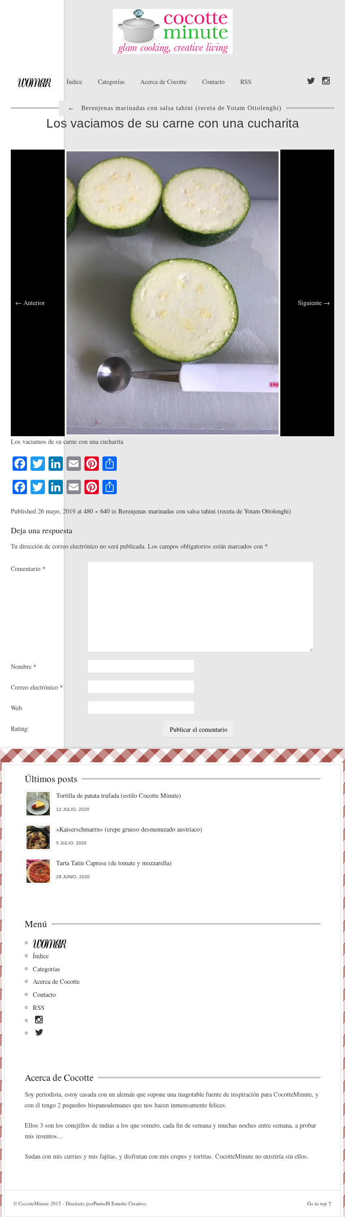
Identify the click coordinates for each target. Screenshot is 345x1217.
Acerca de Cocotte (163, 81)
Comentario (28, 568)
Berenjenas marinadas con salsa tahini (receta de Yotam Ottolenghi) (204, 511)
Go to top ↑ (319, 1203)
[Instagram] (326, 81)
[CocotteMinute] (172, 31)
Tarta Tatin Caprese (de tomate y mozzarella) (114, 863)
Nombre (23, 666)
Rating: (20, 728)
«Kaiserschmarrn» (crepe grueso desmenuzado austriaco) (129, 829)
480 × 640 (97, 511)
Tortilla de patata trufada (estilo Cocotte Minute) (118, 795)
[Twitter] (311, 81)
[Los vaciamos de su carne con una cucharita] (172, 292)
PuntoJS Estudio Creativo (119, 1203)
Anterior (30, 302)
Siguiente (314, 302)
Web (16, 708)
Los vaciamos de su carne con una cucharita (172, 123)
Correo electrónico (37, 687)
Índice (74, 81)
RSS (246, 81)
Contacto (213, 81)
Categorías (111, 81)
